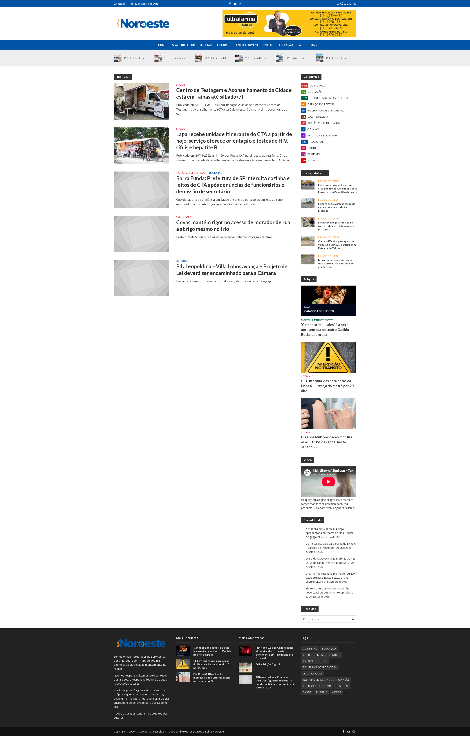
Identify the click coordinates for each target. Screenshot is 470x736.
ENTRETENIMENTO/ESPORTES (255, 45)
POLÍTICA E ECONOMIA (317, 686)
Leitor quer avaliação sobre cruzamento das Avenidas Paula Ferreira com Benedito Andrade (337, 188)
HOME (162, 45)
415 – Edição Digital (296, 58)
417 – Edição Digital (215, 58)
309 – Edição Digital (268, 664)
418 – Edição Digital (174, 58)
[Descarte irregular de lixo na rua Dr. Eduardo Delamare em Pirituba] (307, 221)
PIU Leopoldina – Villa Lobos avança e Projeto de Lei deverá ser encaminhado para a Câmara (232, 269)
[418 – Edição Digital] (158, 58)
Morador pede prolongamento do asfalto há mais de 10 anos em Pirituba (336, 263)
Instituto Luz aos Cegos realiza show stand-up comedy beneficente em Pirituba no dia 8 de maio (275, 653)
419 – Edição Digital (134, 58)
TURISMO (322, 692)
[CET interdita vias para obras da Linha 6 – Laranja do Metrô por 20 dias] (328, 357)
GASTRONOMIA (312, 673)
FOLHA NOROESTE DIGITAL (320, 667)
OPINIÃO (343, 679)
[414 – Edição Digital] (320, 58)
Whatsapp (119, 3)
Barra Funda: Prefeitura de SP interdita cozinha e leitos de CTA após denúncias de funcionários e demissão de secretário (233, 184)
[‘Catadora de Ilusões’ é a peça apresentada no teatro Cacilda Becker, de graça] (328, 300)
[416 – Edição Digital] (239, 58)
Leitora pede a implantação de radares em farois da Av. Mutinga (336, 207)
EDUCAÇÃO (286, 45)
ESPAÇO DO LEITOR (183, 45)
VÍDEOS (336, 692)
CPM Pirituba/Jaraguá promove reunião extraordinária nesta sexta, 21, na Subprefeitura (330, 577)
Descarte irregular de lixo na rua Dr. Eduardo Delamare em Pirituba (336, 226)
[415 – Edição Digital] (279, 58)
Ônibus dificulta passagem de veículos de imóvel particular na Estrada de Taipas (337, 245)
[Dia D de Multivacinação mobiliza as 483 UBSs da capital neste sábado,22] (328, 413)
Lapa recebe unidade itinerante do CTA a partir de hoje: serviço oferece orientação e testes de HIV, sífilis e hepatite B (234, 140)
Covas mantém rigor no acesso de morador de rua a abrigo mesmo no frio (233, 225)
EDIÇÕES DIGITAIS (346, 3)
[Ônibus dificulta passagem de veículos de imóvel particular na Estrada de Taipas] (307, 240)
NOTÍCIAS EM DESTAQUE (191, 173)
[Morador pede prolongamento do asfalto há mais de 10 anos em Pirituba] (307, 259)
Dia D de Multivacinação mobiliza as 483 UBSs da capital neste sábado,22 (326, 442)
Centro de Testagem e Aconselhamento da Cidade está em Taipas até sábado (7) (234, 93)
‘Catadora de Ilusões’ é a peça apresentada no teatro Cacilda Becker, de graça (325, 329)
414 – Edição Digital (336, 58)
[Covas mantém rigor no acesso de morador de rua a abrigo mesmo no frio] (141, 234)
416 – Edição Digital (255, 58)
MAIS (314, 45)
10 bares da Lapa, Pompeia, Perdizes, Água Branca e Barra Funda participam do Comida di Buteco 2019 (275, 682)
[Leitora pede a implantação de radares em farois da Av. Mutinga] (307, 203)
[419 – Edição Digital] (118, 58)
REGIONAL (206, 45)
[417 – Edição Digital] (199, 58)
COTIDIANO (224, 45)
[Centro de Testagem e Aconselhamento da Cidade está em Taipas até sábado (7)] (141, 101)
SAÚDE (302, 45)
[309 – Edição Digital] (245, 667)
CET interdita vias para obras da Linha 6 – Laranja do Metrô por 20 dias (327, 386)
